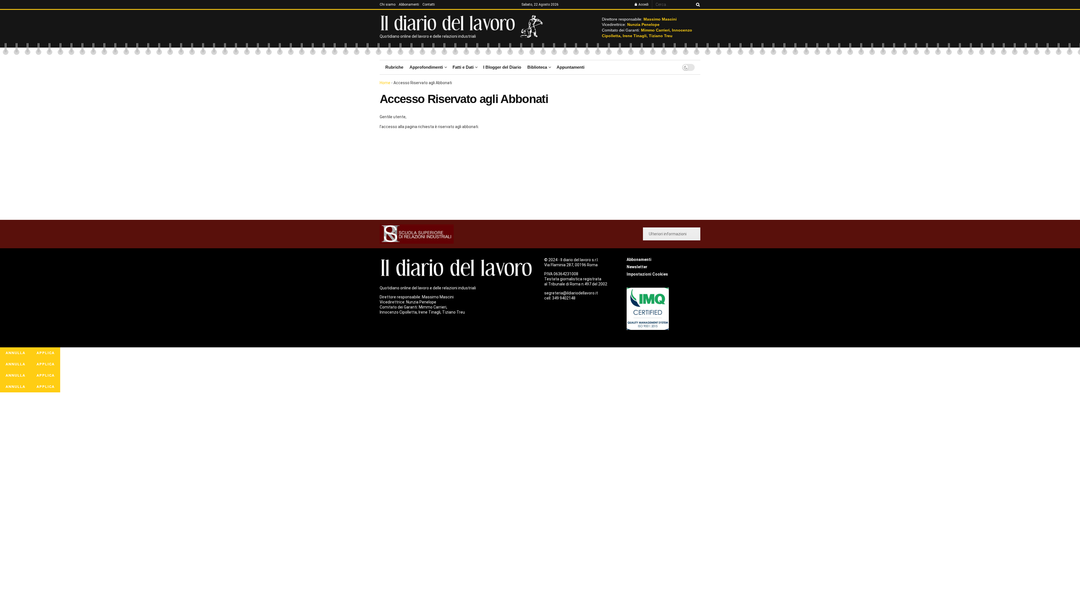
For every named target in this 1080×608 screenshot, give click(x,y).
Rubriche (394, 67)
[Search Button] (697, 4)
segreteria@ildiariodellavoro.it (571, 293)
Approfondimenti (426, 67)
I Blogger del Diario (502, 67)
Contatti (428, 4)
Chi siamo (387, 4)
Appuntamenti (570, 67)
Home (385, 83)
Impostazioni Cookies (647, 274)
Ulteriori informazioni (668, 234)
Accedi (643, 4)
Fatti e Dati (463, 67)
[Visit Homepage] (449, 23)
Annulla (15, 353)
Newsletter (637, 267)
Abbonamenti (409, 4)
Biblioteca (537, 67)
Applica (46, 353)
